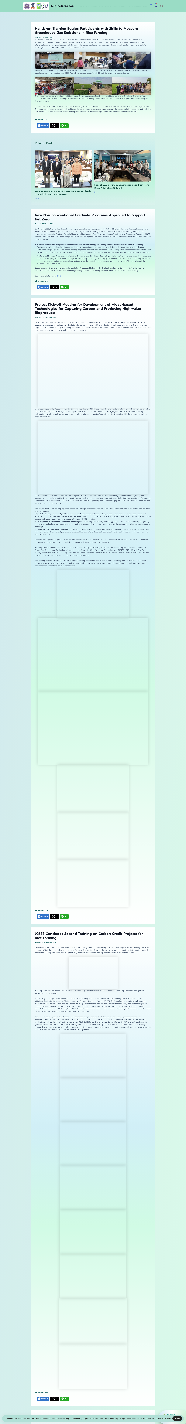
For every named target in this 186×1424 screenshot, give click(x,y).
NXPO (59, 276)
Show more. (166, 1418)
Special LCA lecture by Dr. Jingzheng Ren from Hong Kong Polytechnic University (121, 186)
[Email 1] (161, 6)
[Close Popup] (184, 1412)
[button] (151, 6)
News (37, 198)
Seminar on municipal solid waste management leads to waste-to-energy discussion (63, 192)
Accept (177, 1418)
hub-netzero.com (62, 6)
